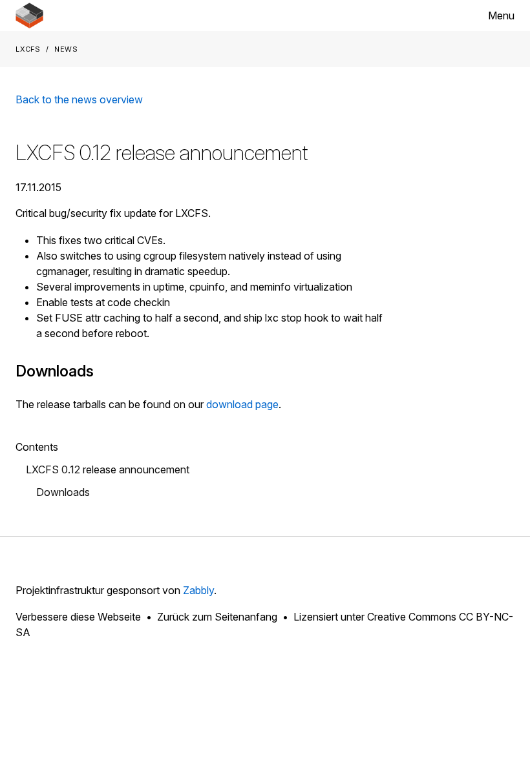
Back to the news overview (79, 99)
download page (242, 404)
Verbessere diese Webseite (78, 616)
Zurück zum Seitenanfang (217, 616)
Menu (501, 15)
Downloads (63, 492)
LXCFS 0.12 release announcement (107, 469)
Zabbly (198, 590)
